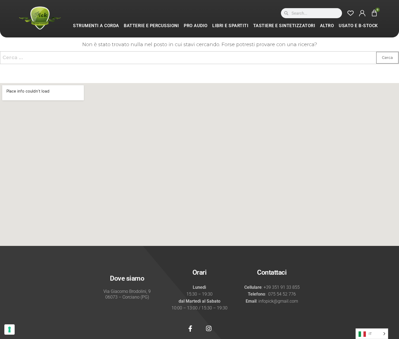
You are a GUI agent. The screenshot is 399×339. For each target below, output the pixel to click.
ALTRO (327, 25)
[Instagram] (208, 328)
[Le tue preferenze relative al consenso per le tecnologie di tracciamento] (9, 329)
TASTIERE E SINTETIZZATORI (284, 25)
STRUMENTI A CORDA (96, 25)
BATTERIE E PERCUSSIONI (151, 25)
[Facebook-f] (190, 328)
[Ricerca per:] (199, 57)
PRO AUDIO (196, 25)
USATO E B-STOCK (358, 25)
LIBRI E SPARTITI (230, 25)
